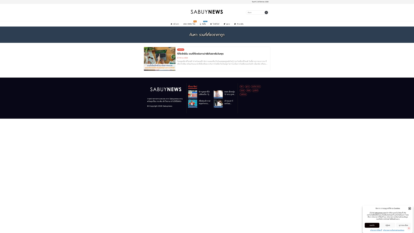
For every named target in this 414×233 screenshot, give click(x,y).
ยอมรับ (372, 225)
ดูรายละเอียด (403, 225)
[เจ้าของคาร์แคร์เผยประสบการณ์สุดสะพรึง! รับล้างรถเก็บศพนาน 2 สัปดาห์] (218, 104)
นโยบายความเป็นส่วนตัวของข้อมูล (393, 230)
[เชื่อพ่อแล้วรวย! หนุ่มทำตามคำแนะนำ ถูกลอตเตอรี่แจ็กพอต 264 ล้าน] (192, 104)
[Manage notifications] (409, 228)
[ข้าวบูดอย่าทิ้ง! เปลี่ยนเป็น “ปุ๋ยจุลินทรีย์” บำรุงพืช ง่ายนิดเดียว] (192, 94)
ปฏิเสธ (387, 225)
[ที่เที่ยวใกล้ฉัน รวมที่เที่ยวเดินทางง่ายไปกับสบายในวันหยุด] (160, 59)
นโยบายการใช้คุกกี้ (376, 230)
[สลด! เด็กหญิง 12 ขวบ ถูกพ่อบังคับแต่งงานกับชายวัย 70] (218, 94)
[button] (410, 208)
